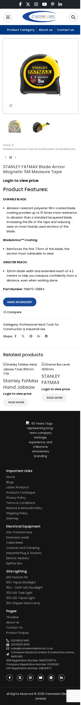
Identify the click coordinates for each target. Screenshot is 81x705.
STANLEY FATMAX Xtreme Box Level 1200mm (58, 385)
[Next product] (15, 157)
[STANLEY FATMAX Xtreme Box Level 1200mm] (60, 367)
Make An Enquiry (19, 302)
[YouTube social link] (40, 677)
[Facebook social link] (15, 336)
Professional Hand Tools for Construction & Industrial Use (39, 149)
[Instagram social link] (30, 677)
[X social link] (23, 336)
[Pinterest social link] (31, 336)
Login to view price (20, 180)
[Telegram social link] (46, 336)
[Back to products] (10, 157)
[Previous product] (5, 157)
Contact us (65, 30)
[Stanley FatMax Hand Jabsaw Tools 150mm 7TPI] (21, 369)
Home (7, 145)
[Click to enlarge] (11, 105)
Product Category (20, 30)
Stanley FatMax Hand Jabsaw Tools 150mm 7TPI (20, 390)
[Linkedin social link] (38, 336)
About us (46, 30)
